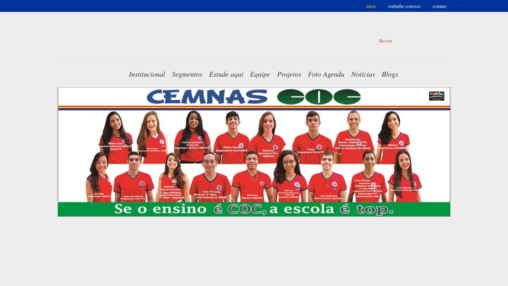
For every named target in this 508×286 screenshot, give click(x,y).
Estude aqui (226, 74)
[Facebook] (302, 41)
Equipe (260, 74)
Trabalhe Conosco (404, 6)
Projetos (289, 74)
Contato (439, 6)
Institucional (147, 74)
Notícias (363, 74)
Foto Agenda (326, 74)
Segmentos (187, 74)
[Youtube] (353, 41)
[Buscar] (438, 41)
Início (371, 6)
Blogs (390, 74)
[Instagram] (327, 41)
